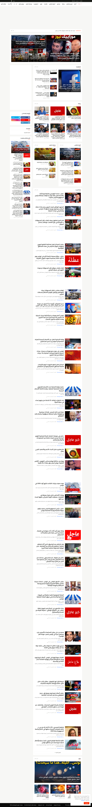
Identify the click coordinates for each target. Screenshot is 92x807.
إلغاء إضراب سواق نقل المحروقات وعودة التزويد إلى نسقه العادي (51, 269)
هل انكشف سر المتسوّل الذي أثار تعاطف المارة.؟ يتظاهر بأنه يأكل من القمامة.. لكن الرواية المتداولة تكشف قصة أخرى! (50, 546)
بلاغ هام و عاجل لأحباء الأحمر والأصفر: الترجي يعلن (74, 117)
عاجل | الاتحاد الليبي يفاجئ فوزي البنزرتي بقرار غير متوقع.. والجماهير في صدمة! (42, 118)
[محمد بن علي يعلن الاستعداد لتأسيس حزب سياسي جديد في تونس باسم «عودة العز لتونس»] (27, 205)
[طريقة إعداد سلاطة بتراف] (52, 164)
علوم (41, 4)
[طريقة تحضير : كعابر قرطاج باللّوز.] (52, 176)
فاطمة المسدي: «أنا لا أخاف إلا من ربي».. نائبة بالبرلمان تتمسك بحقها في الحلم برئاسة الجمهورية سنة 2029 (49, 729)
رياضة (63, 4)
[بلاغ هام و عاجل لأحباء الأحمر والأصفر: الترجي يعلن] (27, 164)
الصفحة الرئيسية (27, 132)
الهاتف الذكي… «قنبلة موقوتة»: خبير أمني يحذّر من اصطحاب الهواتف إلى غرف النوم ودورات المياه (42, 94)
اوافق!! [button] (86, 803)
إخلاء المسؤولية (41, 805)
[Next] (11, 30)
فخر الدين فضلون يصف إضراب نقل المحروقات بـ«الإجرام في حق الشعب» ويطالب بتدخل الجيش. (49, 222)
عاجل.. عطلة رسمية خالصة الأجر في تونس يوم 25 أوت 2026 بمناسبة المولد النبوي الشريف (49, 257)
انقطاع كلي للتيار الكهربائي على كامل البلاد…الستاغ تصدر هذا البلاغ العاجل (61, 30)
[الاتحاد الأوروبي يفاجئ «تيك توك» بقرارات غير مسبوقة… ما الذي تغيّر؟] (53, 87)
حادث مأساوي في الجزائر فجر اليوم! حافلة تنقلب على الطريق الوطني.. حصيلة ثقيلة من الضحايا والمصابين (50, 610)
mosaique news (69, 805)
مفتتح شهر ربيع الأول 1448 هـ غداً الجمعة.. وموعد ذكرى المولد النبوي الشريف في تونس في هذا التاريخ (17, 177)
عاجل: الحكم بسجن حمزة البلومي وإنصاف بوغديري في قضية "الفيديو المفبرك (17, 199)
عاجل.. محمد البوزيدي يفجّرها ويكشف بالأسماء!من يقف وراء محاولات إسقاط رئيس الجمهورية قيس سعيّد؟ (49, 195)
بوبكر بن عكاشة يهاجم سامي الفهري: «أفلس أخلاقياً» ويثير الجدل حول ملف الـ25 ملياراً (49, 462)
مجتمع (58, 4)
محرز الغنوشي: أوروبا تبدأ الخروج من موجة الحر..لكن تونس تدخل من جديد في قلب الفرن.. (67, 164)
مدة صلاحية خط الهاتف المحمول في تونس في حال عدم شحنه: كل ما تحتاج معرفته (42, 80)
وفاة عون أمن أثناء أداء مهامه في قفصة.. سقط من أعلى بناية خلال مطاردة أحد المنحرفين (50, 533)
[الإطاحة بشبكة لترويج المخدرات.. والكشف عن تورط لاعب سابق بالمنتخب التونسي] (27, 170)
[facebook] (11, 1)
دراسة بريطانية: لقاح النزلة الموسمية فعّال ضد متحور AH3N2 (43, 796)
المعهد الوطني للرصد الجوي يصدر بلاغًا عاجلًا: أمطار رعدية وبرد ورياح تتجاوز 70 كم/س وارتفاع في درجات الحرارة (49, 209)
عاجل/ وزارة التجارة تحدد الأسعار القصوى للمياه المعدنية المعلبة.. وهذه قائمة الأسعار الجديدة (49, 389)
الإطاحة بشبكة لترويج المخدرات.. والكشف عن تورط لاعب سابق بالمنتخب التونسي (58, 118)
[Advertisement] (46, 17)
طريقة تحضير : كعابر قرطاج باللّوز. (42, 175)
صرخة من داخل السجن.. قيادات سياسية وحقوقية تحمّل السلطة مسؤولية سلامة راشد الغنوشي (49, 414)
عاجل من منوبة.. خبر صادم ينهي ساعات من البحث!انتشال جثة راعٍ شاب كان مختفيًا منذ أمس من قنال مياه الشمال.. (50, 559)
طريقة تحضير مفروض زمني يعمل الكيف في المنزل (42, 169)
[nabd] (14, 1)
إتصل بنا (81, 1)
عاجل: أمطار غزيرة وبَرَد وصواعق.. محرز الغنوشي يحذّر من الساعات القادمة (52, 694)
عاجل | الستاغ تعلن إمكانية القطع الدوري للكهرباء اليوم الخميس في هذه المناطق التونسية (50, 246)
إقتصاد (45, 4)
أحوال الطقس (52, 4)
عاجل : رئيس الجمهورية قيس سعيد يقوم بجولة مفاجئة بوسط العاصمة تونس (51, 509)
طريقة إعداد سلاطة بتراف (42, 162)
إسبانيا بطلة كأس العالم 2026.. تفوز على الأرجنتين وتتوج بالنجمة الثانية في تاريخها (74, 135)
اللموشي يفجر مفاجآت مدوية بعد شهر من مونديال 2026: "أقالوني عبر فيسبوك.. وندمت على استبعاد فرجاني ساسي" (58, 136)
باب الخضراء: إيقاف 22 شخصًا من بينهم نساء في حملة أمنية (49, 401)
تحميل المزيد (58, 752)
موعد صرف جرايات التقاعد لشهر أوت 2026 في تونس (49, 484)
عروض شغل (21, 4)
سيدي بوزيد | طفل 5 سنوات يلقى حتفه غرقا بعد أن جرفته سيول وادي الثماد (50, 647)
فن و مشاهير (69, 4)
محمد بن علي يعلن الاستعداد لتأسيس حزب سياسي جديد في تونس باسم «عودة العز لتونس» (50, 634)
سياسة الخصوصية (57, 805)
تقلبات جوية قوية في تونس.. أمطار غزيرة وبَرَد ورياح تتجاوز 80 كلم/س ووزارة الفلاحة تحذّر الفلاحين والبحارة (49, 659)
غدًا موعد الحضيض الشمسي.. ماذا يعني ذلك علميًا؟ (58, 795)
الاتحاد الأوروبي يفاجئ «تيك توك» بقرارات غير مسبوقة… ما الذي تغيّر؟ (42, 87)
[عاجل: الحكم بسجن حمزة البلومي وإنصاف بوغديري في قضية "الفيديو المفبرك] (27, 199)
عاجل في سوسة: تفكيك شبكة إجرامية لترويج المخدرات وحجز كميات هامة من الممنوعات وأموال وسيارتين (49, 438)
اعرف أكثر (83, 800)
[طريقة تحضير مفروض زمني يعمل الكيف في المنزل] (52, 170)
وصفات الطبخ (29, 4)
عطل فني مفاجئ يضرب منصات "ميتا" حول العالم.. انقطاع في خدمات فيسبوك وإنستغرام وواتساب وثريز (42, 72)
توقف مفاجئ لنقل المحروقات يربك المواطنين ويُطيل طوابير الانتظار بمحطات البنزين (50, 292)
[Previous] (13, 30)
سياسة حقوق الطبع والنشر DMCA (16, 805)
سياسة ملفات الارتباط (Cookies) (30, 805)
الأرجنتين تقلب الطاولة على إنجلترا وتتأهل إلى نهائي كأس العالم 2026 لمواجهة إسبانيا (42, 135)
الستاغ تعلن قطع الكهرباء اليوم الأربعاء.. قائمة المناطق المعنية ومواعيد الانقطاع (50, 366)
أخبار (75, 4)
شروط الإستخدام (49, 805)
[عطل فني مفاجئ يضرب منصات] (53, 72)
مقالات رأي (3, 4)
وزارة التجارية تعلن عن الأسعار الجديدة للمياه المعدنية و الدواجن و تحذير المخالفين (49, 340)
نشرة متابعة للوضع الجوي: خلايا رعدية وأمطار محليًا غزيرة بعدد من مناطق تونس (49, 742)
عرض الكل (36, 67)
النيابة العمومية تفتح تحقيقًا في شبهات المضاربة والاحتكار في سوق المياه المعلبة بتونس (50, 597)
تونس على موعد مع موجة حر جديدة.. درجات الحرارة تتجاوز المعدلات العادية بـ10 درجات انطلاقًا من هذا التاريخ (67, 180)
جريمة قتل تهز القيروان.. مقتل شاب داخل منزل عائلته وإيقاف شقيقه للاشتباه (51, 682)
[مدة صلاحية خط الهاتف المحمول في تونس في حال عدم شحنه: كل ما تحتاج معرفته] (53, 80)
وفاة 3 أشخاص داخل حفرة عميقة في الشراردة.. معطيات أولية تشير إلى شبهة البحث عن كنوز (49, 497)
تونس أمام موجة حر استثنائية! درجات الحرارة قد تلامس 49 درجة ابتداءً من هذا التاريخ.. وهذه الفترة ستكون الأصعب (66, 172)
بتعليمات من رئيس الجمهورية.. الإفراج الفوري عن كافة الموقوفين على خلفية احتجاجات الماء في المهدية (18, 157)
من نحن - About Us (75, 1)
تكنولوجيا (36, 4)
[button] (14, 4)
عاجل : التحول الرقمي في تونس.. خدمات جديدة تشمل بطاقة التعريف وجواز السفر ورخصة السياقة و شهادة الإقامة (49, 583)
